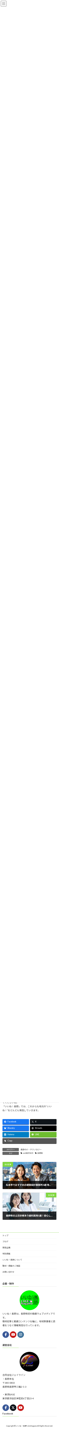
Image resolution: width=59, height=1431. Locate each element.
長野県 (40, 1153)
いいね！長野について (12, 1260)
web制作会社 (28, 1153)
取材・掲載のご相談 (11, 1266)
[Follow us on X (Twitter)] (13, 1407)
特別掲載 (6, 1253)
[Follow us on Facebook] (5, 1334)
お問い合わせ (8, 1272)
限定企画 (6, 1247)
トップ (5, 1235)
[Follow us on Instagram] (20, 1334)
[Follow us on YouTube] (13, 1334)
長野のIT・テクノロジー (31, 1149)
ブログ (5, 1241)
